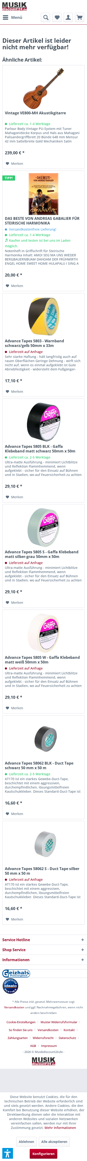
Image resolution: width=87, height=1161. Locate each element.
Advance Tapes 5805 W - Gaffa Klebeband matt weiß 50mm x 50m (42, 659)
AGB (33, 1046)
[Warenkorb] (79, 17)
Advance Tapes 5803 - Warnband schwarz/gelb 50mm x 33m (34, 343)
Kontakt (69, 1030)
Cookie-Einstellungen (20, 1022)
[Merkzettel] (56, 17)
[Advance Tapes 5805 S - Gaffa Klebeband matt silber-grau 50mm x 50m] (43, 527)
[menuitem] (12, 17)
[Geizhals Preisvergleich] (43, 974)
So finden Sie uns (20, 1030)
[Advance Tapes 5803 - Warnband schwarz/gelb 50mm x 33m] (43, 316)
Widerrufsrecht (43, 1038)
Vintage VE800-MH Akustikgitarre (35, 113)
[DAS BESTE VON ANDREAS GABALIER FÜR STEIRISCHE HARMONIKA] (43, 194)
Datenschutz (67, 1038)
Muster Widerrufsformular (59, 1022)
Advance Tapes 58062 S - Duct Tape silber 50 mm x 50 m (42, 871)
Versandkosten (14, 1007)
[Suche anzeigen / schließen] (45, 17)
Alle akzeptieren (54, 1141)
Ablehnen (26, 1141)
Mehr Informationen (60, 1127)
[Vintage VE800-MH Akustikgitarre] (43, 88)
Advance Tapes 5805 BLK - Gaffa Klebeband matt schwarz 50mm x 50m (40, 448)
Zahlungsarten (18, 1038)
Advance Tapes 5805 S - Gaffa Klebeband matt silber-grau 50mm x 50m (41, 554)
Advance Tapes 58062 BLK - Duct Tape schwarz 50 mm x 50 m (39, 765)
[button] (7, 1153)
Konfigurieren (43, 1153)
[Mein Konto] (68, 17)
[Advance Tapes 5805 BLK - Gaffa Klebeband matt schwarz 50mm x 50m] (43, 422)
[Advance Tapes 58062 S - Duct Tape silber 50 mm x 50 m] (43, 844)
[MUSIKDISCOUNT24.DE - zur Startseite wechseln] (14, 6)
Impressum (49, 1046)
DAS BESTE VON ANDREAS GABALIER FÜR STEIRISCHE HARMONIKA (42, 220)
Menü (16, 17)
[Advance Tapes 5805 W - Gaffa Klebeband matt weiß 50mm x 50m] (43, 633)
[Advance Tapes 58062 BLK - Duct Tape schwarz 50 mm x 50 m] (43, 739)
